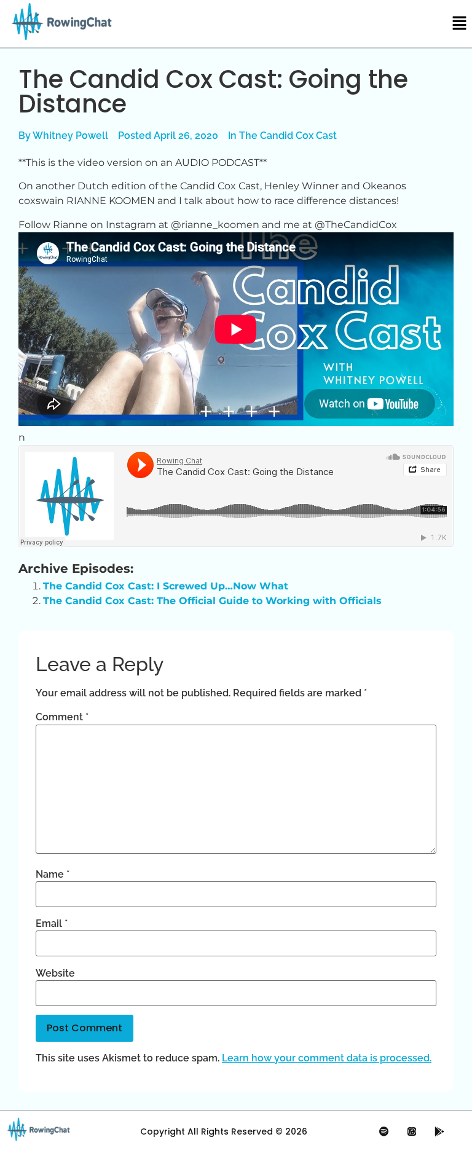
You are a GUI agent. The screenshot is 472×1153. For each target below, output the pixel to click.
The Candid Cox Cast (288, 135)
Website (55, 973)
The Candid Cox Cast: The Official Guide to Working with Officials (212, 601)
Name (52, 875)
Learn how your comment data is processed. (326, 1058)
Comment (62, 717)
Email (52, 924)
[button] (459, 23)
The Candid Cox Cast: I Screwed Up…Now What (165, 586)
